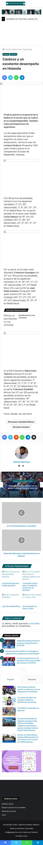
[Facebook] (19, 466)
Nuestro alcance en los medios (13, 807)
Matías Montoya (21, 462)
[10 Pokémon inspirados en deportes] (9, 711)
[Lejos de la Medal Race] (11, 599)
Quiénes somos (7, 804)
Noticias (6, 54)
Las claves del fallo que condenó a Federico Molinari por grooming (26, 699)
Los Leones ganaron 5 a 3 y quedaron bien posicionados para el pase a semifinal (28, 660)
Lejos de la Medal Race (11, 606)
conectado (34, 623)
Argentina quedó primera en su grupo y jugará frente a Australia (21, 487)
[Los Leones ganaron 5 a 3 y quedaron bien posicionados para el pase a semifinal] (8, 661)
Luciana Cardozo (22, 427)
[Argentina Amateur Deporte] (15, 3)
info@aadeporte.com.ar (14, 832)
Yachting (27, 49)
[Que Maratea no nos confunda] (10, 320)
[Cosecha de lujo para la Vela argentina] (11, 575)
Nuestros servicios (9, 811)
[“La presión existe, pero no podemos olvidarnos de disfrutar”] (31, 575)
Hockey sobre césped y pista (21, 481)
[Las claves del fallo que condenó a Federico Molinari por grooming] (9, 700)
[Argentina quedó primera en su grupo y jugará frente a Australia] (8, 644)
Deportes (16, 49)
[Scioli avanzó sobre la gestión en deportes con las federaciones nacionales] (9, 690)
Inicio (8, 49)
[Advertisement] (21, 33)
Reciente (32, 679)
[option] (21, 485)
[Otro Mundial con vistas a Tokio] (31, 599)
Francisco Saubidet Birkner (21, 422)
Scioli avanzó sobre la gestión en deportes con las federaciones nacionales (28, 689)
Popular (10, 679)
